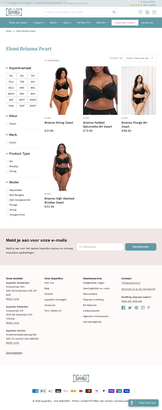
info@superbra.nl (131, 283)
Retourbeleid (90, 294)
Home (8, 31)
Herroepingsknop (92, 321)
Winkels (48, 294)
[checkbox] (11, 76)
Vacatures (49, 305)
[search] (81, 12)
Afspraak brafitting (93, 299)
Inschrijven (141, 246)
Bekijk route (12, 299)
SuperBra (46, 401)
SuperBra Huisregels (55, 299)
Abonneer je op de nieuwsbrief (138, 289)
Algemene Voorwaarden (96, 316)
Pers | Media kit (52, 310)
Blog (46, 288)
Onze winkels (149, 1)
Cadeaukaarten (91, 310)
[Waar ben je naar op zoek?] (114, 12)
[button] (152, 12)
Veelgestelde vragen (93, 283)
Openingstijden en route (96, 288)
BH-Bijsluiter (90, 305)
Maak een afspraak (132, 301)
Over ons (49, 283)
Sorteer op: (116, 58)
